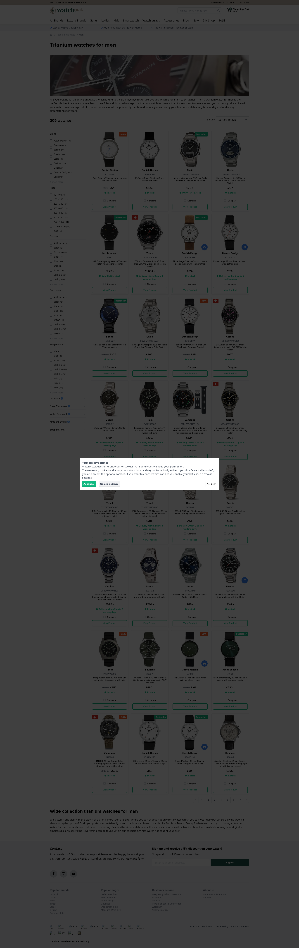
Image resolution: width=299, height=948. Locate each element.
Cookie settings (109, 484)
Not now (211, 484)
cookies (128, 466)
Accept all (89, 484)
